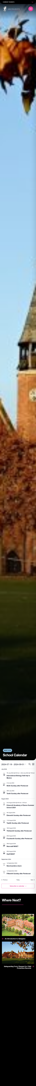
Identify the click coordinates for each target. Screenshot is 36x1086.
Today (18, 880)
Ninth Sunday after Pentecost (17, 786)
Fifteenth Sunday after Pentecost (19, 873)
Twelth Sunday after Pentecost (18, 823)
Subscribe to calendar (17, 886)
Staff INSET (11, 854)
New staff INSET (12, 846)
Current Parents (8, 2)
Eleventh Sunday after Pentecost (19, 815)
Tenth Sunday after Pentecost (17, 793)
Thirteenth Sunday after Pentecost (19, 831)
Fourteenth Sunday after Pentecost (19, 838)
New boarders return (14, 866)
